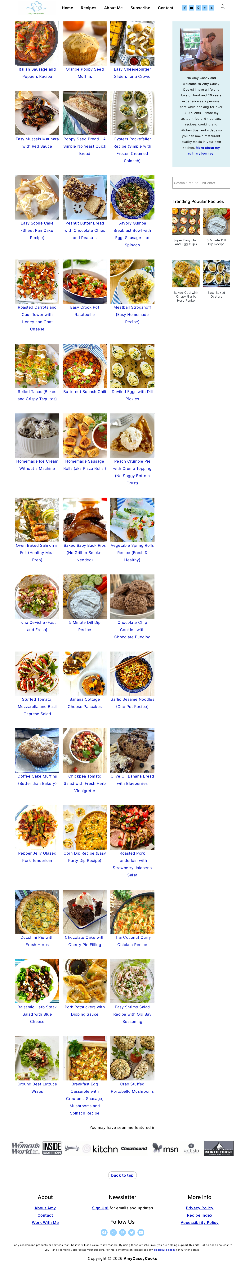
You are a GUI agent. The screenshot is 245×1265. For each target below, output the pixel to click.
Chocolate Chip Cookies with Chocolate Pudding (132, 629)
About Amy (45, 1208)
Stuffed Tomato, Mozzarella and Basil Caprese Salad (37, 706)
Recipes (88, 8)
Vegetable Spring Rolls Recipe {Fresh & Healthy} (132, 552)
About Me (113, 8)
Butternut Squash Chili (84, 391)
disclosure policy (165, 1249)
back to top (122, 1175)
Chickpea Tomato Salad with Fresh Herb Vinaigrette (85, 783)
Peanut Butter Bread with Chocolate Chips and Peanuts (84, 230)
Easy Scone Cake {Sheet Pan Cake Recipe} (37, 230)
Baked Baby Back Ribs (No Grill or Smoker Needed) (85, 552)
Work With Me (45, 1222)
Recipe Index (199, 1215)
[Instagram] (204, 8)
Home (67, 8)
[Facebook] (184, 8)
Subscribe (140, 8)
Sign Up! (100, 1208)
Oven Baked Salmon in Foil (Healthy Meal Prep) (37, 552)
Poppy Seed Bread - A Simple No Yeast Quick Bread (84, 146)
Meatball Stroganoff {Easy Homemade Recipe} (132, 314)
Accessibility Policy (200, 1222)
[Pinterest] (198, 8)
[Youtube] (191, 8)
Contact (166, 8)
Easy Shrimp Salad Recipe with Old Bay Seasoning (132, 1014)
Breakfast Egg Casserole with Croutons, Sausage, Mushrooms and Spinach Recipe (84, 1098)
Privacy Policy (199, 1208)
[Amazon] (211, 8)
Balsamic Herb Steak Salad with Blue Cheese (37, 1014)
